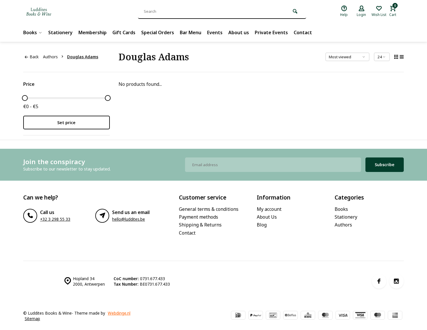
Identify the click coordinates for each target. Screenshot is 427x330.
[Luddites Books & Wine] (58, 11)
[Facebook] (379, 281)
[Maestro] (377, 316)
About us (238, 32)
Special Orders (157, 32)
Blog (262, 225)
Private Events (271, 32)
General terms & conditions (208, 209)
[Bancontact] (273, 316)
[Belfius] (290, 316)
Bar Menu (190, 32)
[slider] (25, 98)
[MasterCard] (325, 316)
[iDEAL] (238, 316)
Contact (303, 32)
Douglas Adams (82, 56)
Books (30, 32)
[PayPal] (255, 316)
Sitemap (32, 318)
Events (215, 32)
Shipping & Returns (200, 225)
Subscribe (384, 164)
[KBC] (308, 316)
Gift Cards (123, 32)
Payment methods (198, 217)
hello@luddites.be (128, 219)
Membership (92, 32)
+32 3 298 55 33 (55, 219)
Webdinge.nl (119, 313)
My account (269, 209)
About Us (267, 217)
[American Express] (395, 316)
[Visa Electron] (360, 316)
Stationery (60, 32)
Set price (66, 122)
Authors (50, 56)
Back (34, 56)
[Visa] (343, 316)
